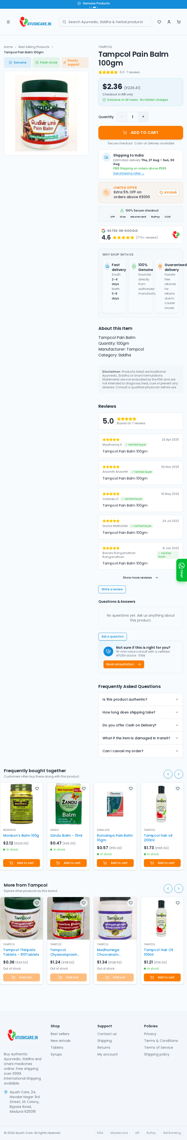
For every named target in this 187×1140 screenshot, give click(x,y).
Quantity (106, 116)
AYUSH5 (170, 192)
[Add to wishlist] (37, 788)
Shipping (104, 1040)
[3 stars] (108, 72)
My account (107, 1054)
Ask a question (113, 636)
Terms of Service (158, 1047)
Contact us (107, 1033)
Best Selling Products (34, 47)
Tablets (57, 1047)
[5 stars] (116, 72)
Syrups (56, 1054)
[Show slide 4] (97, 7)
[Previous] (168, 774)
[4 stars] (112, 72)
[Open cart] (178, 22)
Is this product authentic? (125, 699)
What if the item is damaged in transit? (136, 738)
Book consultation (120, 664)
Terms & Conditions (161, 1040)
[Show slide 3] (94, 7)
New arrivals (61, 1040)
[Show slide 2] (91, 7)
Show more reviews (137, 577)
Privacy (150, 1033)
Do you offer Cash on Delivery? (129, 725)
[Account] (169, 22)
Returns (103, 1047)
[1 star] (100, 72)
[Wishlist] (159, 22)
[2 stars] (104, 72)
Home (8, 47)
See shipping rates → (128, 173)
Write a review (112, 589)
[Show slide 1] (89, 7)
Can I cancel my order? (123, 751)
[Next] (178, 774)
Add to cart (25, 863)
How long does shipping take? (129, 712)
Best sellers (60, 1033)
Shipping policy (156, 1054)
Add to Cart (145, 132)
